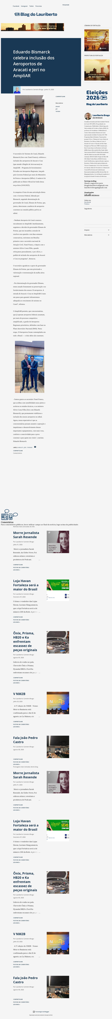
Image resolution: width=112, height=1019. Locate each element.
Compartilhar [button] (60, 96)
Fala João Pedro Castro (25, 740)
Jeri (56, 109)
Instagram (24, 6)
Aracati (58, 106)
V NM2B (19, 694)
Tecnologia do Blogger (42, 1012)
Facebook (16, 6)
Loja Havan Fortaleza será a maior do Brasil (25, 585)
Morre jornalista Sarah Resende (26, 535)
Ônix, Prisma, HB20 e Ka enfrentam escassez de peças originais (25, 641)
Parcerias (38, 6)
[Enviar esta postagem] (35, 447)
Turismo (58, 111)
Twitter (31, 6)
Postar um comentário (21, 567)
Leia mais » (16, 570)
